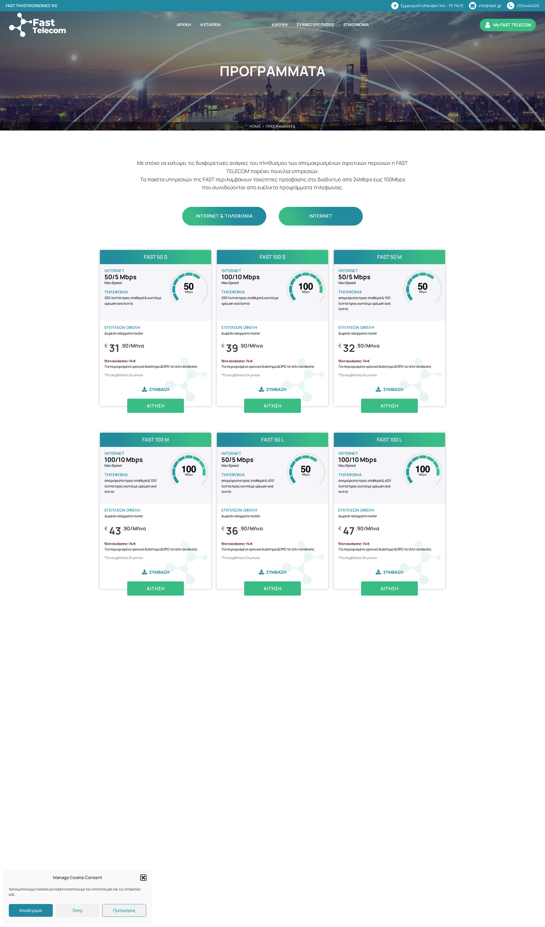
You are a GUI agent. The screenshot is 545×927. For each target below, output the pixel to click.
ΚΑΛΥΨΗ (280, 24)
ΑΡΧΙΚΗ (184, 24)
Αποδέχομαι (30, 910)
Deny (78, 910)
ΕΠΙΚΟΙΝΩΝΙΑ (356, 24)
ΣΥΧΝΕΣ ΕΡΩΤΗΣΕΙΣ (315, 24)
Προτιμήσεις (124, 910)
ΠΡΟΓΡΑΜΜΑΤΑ (244, 24)
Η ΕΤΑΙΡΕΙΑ (210, 24)
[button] (143, 877)
